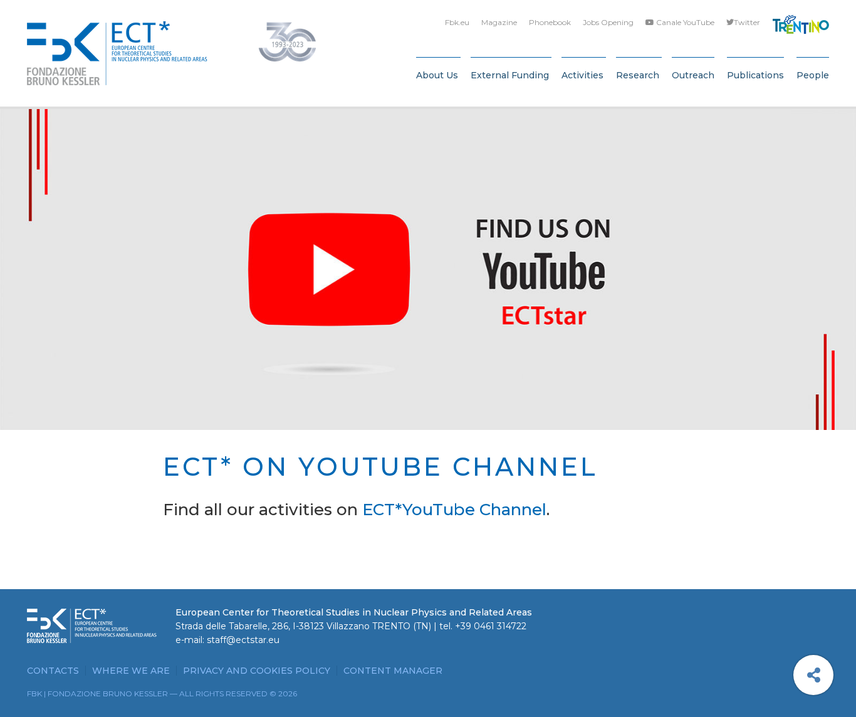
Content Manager (392, 671)
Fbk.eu (457, 22)
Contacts (53, 671)
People (812, 75)
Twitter (747, 22)
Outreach (693, 75)
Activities (582, 75)
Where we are (131, 671)
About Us (437, 75)
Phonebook (550, 22)
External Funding (510, 75)
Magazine (499, 22)
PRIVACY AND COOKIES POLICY (256, 671)
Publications (755, 75)
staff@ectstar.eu (243, 640)
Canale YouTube (684, 22)
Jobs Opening (608, 22)
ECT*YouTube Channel (454, 510)
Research (637, 75)
